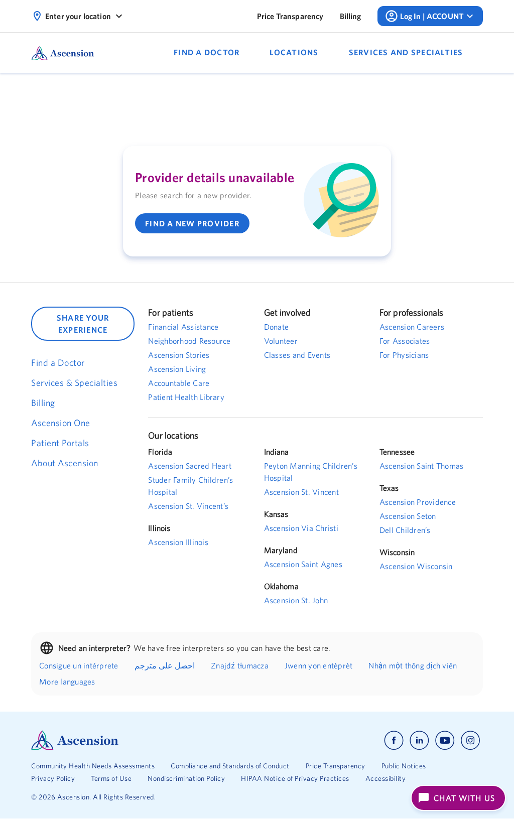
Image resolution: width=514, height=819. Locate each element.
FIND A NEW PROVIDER (192, 223)
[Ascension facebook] (394, 740)
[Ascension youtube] (445, 740)
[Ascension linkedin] (419, 740)
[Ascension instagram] (470, 740)
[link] (290, 16)
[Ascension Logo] (144, 740)
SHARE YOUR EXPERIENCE (83, 323)
